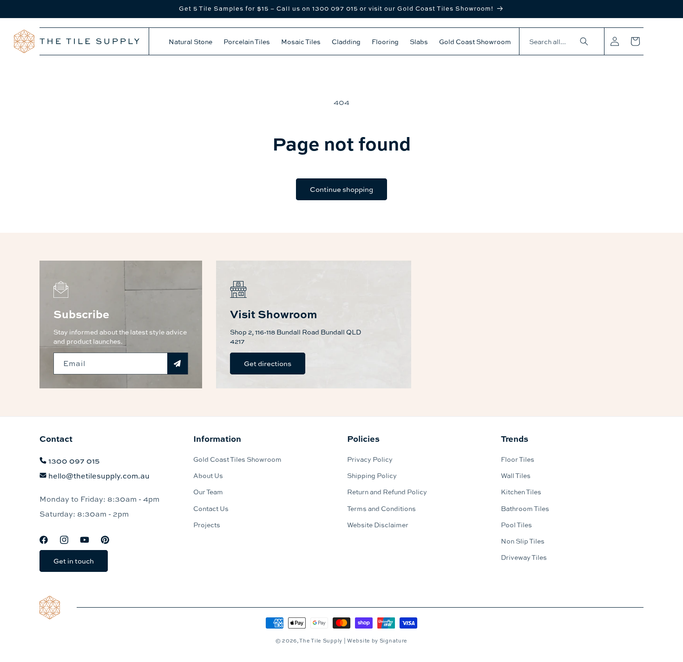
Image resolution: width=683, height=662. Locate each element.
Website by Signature (377, 640)
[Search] (584, 41)
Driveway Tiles (524, 557)
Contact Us (211, 508)
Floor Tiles (517, 459)
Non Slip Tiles (523, 540)
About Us (208, 475)
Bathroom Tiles (525, 508)
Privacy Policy (370, 459)
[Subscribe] (177, 363)
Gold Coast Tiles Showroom (237, 459)
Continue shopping (341, 189)
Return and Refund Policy (387, 491)
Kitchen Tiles (521, 491)
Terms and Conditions (381, 508)
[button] (190, 41)
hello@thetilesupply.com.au (99, 475)
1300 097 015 (73, 460)
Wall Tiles (516, 475)
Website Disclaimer (377, 524)
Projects (206, 524)
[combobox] (557, 41)
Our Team (208, 491)
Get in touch (73, 561)
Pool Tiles (516, 524)
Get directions (267, 363)
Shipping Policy (372, 475)
